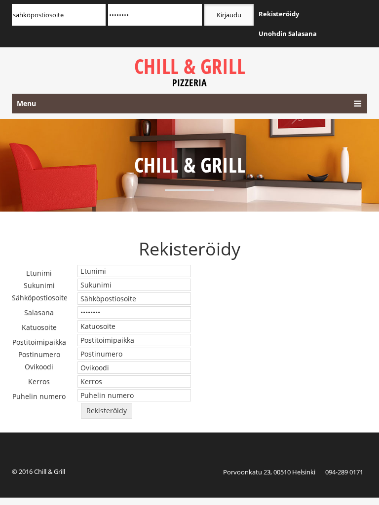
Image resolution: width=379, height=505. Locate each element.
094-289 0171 (344, 472)
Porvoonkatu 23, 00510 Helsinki (269, 472)
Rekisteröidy (279, 13)
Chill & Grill (189, 71)
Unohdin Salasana (288, 33)
